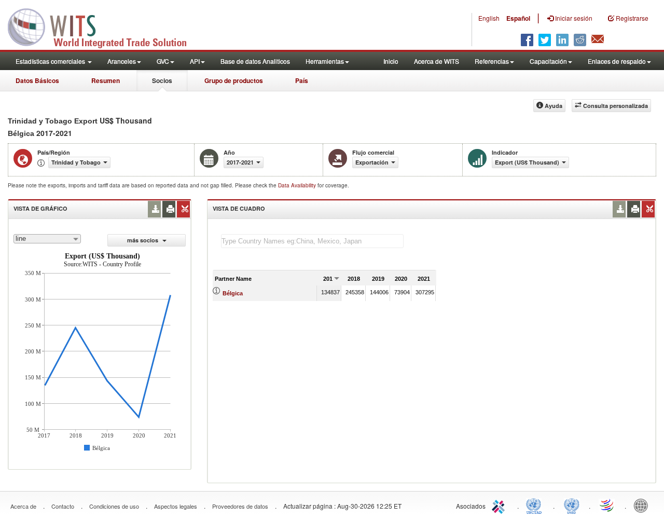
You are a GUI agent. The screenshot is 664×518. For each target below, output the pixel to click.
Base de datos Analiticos (255, 61)
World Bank (643, 505)
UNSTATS (571, 505)
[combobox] (47, 238)
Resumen (105, 80)
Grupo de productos (233, 80)
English (489, 17)
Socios (162, 80)
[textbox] (312, 241)
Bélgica (233, 293)
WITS (104, 26)
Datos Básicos (37, 80)
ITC (500, 505)
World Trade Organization (607, 505)
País (301, 80)
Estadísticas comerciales (51, 61)
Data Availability (297, 185)
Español (518, 18)
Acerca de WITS (436, 61)
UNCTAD (535, 505)
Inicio (390, 61)
